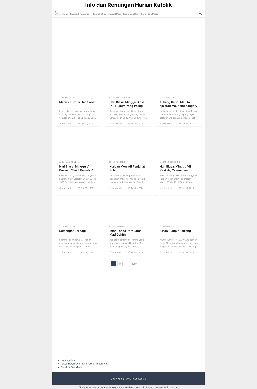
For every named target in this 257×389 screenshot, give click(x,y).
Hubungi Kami (68, 360)
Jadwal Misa (114, 14)
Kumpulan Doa (130, 14)
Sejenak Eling (99, 14)
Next (135, 263)
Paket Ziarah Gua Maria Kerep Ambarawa (84, 363)
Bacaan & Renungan (80, 14)
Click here (146, 387)
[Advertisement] (128, 41)
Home (65, 14)
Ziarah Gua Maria (149, 14)
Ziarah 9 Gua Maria (71, 367)
